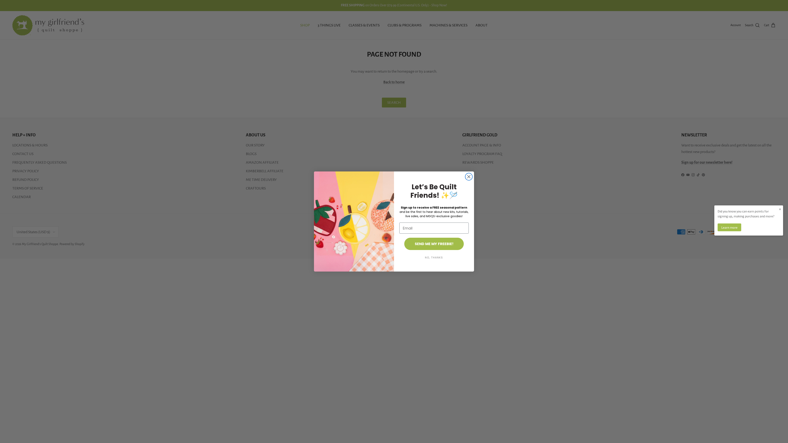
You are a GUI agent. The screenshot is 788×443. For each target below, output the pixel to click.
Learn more (729, 227)
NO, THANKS (434, 257)
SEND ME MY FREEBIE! (434, 243)
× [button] (780, 209)
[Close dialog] (468, 176)
